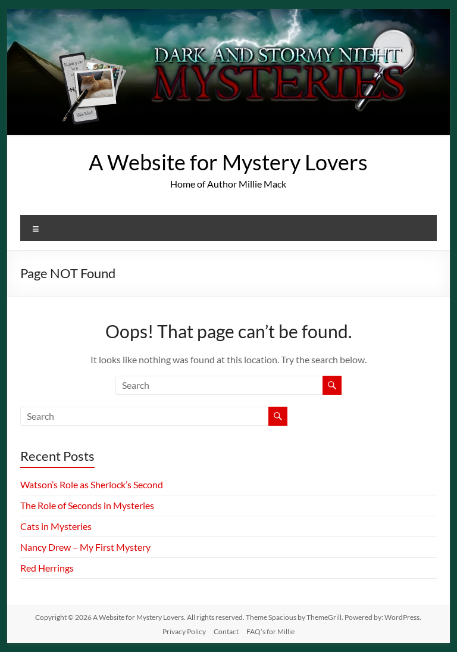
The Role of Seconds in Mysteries (87, 505)
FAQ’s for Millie (270, 631)
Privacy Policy (184, 631)
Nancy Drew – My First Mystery (85, 547)
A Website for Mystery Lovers (228, 162)
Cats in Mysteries (56, 526)
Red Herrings (47, 567)
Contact (226, 631)
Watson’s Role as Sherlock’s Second (91, 484)
